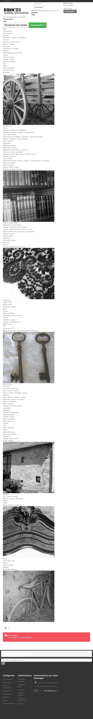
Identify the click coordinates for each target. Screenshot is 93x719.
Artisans (6, 40)
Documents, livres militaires (12, 315)
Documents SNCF (9, 307)
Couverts (6, 395)
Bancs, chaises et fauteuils (12, 505)
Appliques (6, 410)
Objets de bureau (9, 432)
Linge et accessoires (10, 223)
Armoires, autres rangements (13, 498)
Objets (5, 430)
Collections (7, 300)
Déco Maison (7, 384)
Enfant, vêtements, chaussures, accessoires (18, 231)
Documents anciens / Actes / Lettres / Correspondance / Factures (26, 161)
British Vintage (8, 703)
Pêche (5, 563)
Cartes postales (8, 165)
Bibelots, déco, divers (10, 438)
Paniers (5, 55)
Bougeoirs (6, 436)
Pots (4, 425)
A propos (21, 704)
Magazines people (9, 145)
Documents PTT (8, 328)
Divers (5, 558)
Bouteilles (6, 72)
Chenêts (6, 51)
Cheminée (6, 46)
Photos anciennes (9, 163)
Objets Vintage (8, 441)
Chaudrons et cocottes (11, 48)
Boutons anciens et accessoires (14, 247)
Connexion (6, 1)
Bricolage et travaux (10, 569)
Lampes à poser (8, 417)
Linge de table (8, 236)
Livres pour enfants (9, 134)
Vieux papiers (7, 158)
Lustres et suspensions (11, 412)
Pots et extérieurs (9, 61)
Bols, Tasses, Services (11, 391)
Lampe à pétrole (8, 415)
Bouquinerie (7, 126)
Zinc (4, 64)
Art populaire (7, 31)
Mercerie (6, 242)
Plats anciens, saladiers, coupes (14, 397)
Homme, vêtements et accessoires (15, 227)
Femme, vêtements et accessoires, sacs (17, 229)
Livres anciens (8, 141)
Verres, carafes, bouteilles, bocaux (15, 393)
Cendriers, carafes (9, 320)
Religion (5, 567)
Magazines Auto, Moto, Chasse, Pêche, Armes (19, 154)
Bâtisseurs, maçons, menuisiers (14, 38)
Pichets (5, 423)
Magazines (7, 143)
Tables (5, 503)
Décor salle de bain (9, 434)
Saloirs (5, 66)
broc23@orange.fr (50, 691)
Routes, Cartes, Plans (10, 167)
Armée (5, 311)
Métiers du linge (8, 44)
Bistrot (5, 318)
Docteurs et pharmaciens (11, 42)
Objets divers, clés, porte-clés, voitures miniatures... (21, 331)
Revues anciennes (9, 156)
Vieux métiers (8, 33)
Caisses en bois (8, 70)
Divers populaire (8, 68)
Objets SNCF (7, 305)
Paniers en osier (8, 57)
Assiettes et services (10, 388)
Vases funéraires (9, 428)
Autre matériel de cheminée (12, 53)
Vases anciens (8, 421)
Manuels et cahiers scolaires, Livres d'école (18, 132)
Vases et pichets (9, 419)
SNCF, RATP (7, 302)
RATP (5, 309)
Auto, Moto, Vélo (9, 561)
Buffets (5, 501)
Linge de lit (7, 238)
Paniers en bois (8, 59)
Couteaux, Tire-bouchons (11, 322)
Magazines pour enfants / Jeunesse (15, 150)
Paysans (6, 35)
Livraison (21, 690)
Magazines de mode (10, 148)
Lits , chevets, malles (10, 496)
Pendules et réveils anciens (12, 406)
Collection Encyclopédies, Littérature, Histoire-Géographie (23, 137)
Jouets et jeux (8, 565)
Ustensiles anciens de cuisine (13, 399)
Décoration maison (9, 240)
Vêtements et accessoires (12, 225)
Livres (5, 128)
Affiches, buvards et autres (12, 169)
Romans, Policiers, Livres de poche (15, 139)
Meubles (6, 494)
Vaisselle (6, 386)
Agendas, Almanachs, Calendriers (15, 130)
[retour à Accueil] (5, 628)
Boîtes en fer (7, 324)
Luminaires (7, 408)
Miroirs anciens (8, 404)
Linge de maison (8, 234)
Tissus (5, 245)
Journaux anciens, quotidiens (13, 152)
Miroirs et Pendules (9, 401)
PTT (4, 326)
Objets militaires (8, 313)
